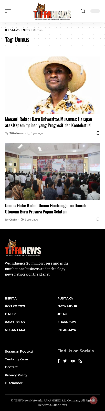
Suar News (59, 405)
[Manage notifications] (93, 400)
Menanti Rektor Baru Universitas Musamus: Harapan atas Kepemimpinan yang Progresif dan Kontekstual (48, 122)
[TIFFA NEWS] (52, 11)
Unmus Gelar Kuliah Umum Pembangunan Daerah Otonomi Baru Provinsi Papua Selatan (45, 208)
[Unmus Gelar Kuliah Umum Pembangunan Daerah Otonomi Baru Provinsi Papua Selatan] (52, 171)
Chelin (13, 219)
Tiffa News (16, 133)
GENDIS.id (59, 400)
